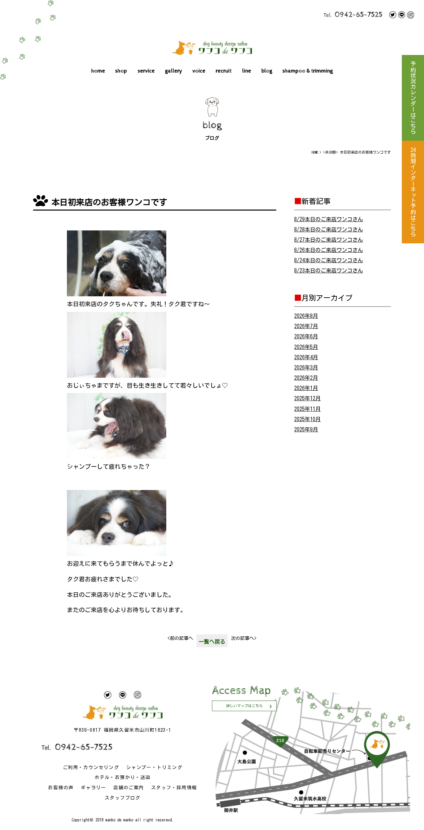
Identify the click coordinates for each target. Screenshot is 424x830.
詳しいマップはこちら (244, 706)
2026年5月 (306, 347)
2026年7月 (306, 326)
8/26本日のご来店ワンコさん (328, 250)
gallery (173, 71)
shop (121, 71)
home (98, 71)
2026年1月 (306, 388)
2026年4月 (306, 357)
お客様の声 (61, 787)
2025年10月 (307, 419)
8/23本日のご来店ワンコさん (328, 270)
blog (266, 71)
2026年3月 (306, 367)
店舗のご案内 (128, 787)
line (246, 71)
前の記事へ (180, 638)
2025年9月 (306, 429)
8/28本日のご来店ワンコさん (328, 229)
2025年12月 (307, 398)
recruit (224, 71)
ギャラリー (93, 787)
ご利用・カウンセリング (91, 767)
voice (198, 71)
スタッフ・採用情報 (174, 787)
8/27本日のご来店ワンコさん (328, 239)
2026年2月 (306, 377)
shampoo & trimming (308, 71)
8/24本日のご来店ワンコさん (328, 260)
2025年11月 (307, 409)
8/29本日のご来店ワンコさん (328, 219)
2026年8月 (306, 315)
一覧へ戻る (212, 641)
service (146, 71)
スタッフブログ (122, 798)
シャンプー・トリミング (154, 767)
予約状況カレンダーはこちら (413, 97)
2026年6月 (306, 336)
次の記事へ (243, 638)
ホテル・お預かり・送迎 (122, 777)
